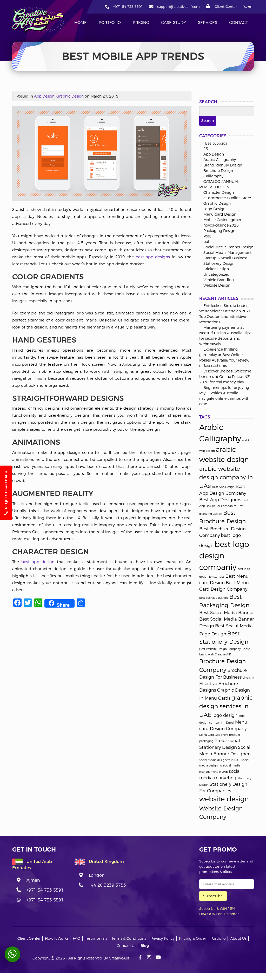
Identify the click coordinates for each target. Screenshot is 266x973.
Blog (145, 945)
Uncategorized (216, 274)
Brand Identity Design (222, 165)
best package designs (213, 598)
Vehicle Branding (218, 280)
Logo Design (214, 209)
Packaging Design (219, 230)
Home (80, 22)
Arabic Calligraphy (219, 159)
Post (207, 236)
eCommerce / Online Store (227, 198)
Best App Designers (220, 499)
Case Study (173, 22)
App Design (44, 96)
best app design (38, 561)
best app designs (153, 256)
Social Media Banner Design (228, 247)
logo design (224, 715)
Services (207, 22)
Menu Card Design (219, 214)
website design (224, 799)
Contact (238, 22)
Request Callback (6, 490)
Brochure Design (218, 170)
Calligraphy (213, 176)
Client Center (225, 6)
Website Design (216, 285)
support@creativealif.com (178, 6)
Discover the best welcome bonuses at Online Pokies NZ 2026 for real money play (225, 376)
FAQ (77, 938)
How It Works (56, 938)
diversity (248, 677)
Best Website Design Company (220, 649)
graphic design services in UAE (225, 706)
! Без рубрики (215, 143)
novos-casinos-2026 (221, 225)
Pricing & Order (192, 938)
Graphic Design (70, 96)
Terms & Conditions (128, 938)
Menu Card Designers (213, 735)
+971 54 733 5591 (128, 6)
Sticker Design (216, 269)
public (209, 241)
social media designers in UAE (219, 760)
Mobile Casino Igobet (222, 219)
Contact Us (126, 945)
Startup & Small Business (225, 258)
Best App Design (223, 487)
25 (205, 148)
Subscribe (213, 896)
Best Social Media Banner (226, 612)
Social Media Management (227, 252)
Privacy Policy (162, 938)
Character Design (218, 192)
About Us (238, 938)
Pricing (141, 22)
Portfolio (110, 22)
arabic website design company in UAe (226, 477)
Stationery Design (219, 263)
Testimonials (96, 938)
